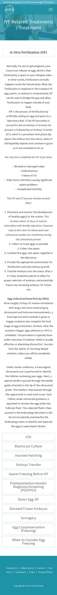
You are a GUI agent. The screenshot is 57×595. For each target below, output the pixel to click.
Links (32, 572)
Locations (20, 572)
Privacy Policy (45, 572)
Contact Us (12, 568)
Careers (41, 568)
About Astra (27, 568)
